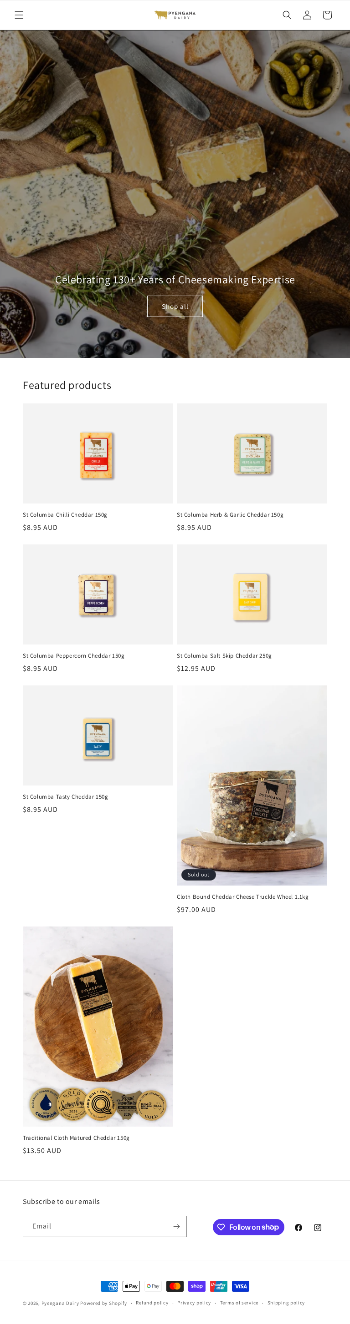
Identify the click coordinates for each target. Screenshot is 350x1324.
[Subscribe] (176, 1226)
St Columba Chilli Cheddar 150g (65, 515)
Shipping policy (286, 1302)
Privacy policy (194, 1302)
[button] (19, 15)
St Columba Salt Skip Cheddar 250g (224, 655)
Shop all (175, 306)
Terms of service (239, 1302)
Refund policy (152, 1302)
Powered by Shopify (103, 1303)
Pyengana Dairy (60, 1303)
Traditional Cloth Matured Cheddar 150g (76, 1138)
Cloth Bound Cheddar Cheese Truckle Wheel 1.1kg (243, 897)
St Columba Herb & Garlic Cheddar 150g (230, 515)
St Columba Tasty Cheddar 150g (65, 796)
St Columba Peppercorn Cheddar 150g (73, 655)
